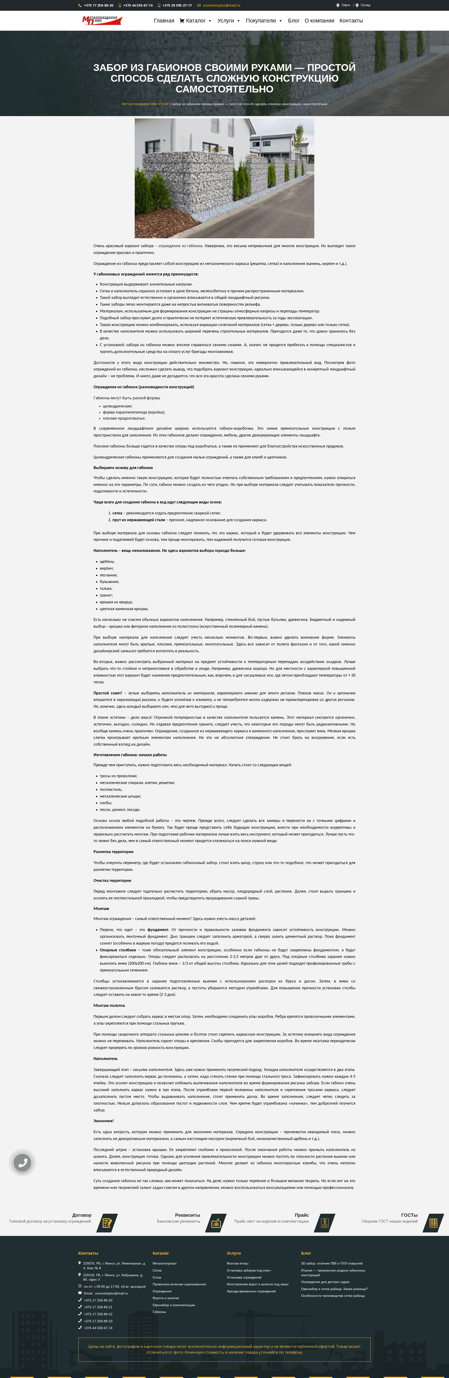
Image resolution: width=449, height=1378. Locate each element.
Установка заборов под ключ (249, 1270)
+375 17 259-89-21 (98, 1307)
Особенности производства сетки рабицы (333, 1295)
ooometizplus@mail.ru (221, 5)
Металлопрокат (165, 1263)
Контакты (351, 21)
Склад (365, 5)
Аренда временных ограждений (251, 1291)
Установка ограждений (244, 1277)
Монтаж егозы (237, 1263)
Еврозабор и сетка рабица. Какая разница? (334, 1289)
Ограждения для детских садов (325, 1282)
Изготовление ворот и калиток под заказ (257, 1284)
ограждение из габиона (181, 246)
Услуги (225, 21)
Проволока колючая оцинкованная (179, 1284)
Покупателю (261, 21)
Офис (346, 5)
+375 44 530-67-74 (137, 5)
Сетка (157, 1270)
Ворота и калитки (166, 1298)
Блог (294, 21)
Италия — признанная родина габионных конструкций (333, 1272)
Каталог (196, 21)
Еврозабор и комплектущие (174, 1305)
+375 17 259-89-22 (98, 1314)
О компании (319, 21)
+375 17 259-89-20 (98, 5)
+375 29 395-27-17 (177, 5)
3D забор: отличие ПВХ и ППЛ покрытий (332, 1263)
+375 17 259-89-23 (98, 1321)
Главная (164, 21)
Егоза (157, 1277)
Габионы (159, 1312)
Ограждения (162, 1291)
